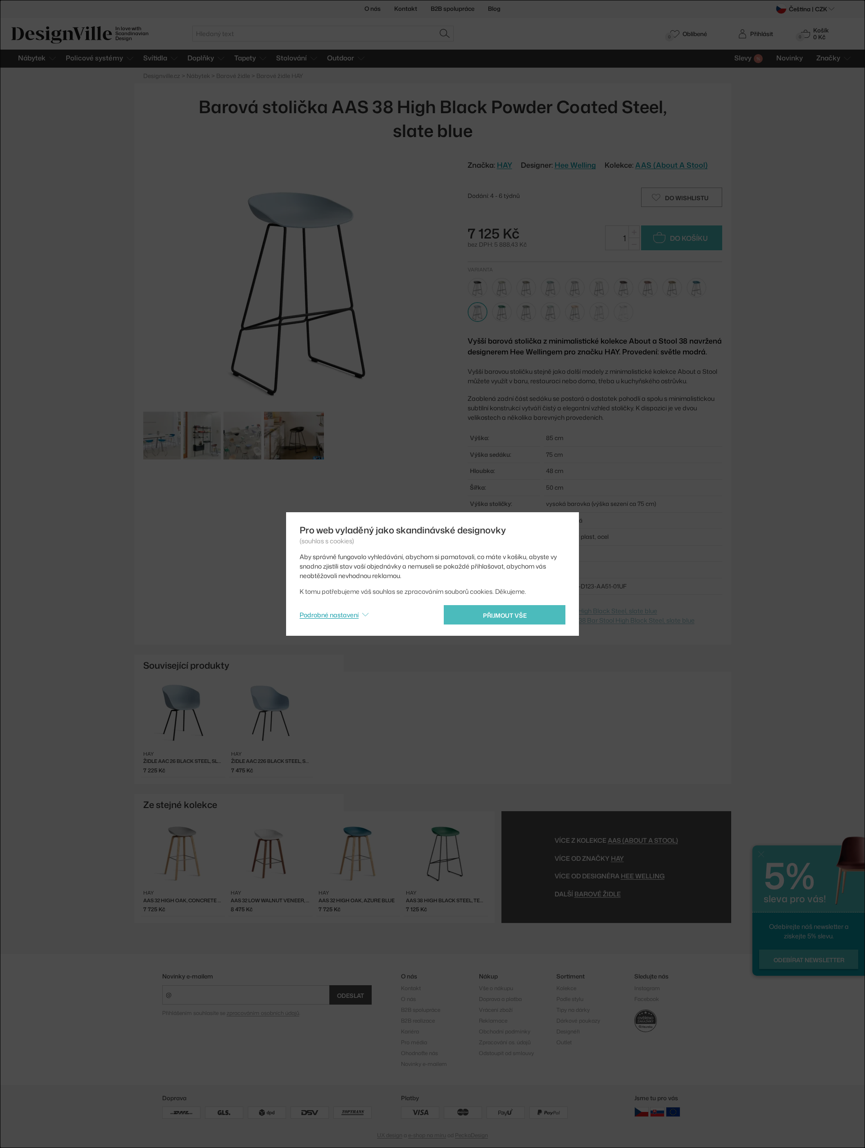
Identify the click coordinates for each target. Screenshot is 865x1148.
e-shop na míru (427, 1135)
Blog (494, 9)
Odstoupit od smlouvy (506, 1053)
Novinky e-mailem (187, 976)
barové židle (597, 894)
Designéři (568, 1031)
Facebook (646, 999)
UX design (389, 1135)
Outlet (564, 1042)
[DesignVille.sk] (657, 1112)
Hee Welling (575, 165)
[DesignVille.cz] (641, 1112)
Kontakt (405, 9)
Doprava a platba (500, 999)
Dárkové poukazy (578, 1020)
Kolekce (566, 988)
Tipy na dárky (573, 1010)
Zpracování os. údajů (505, 1042)
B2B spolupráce (452, 9)
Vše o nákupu (496, 988)
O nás (372, 9)
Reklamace (493, 1020)
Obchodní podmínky (504, 1031)
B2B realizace (418, 1020)
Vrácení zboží (496, 1010)
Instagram (647, 988)
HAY (617, 858)
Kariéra (410, 1031)
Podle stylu (569, 999)
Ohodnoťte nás (419, 1053)
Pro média (414, 1042)
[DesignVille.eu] (673, 1112)
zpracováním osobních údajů (263, 1013)
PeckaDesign (471, 1135)
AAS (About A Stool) (671, 165)
